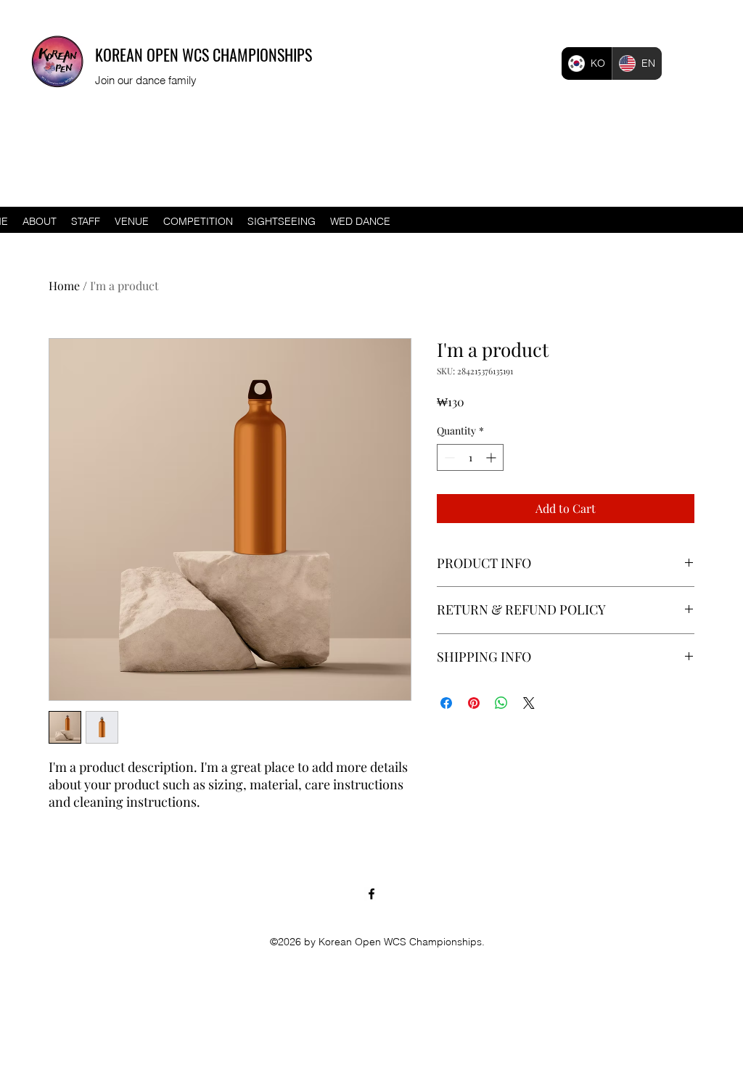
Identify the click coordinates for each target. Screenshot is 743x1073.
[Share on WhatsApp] (501, 703)
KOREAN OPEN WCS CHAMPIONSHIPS (203, 54)
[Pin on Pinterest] (474, 703)
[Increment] (492, 457)
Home (64, 285)
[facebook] (371, 894)
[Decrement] (448, 457)
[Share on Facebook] (446, 703)
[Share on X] (529, 703)
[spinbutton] (470, 457)
